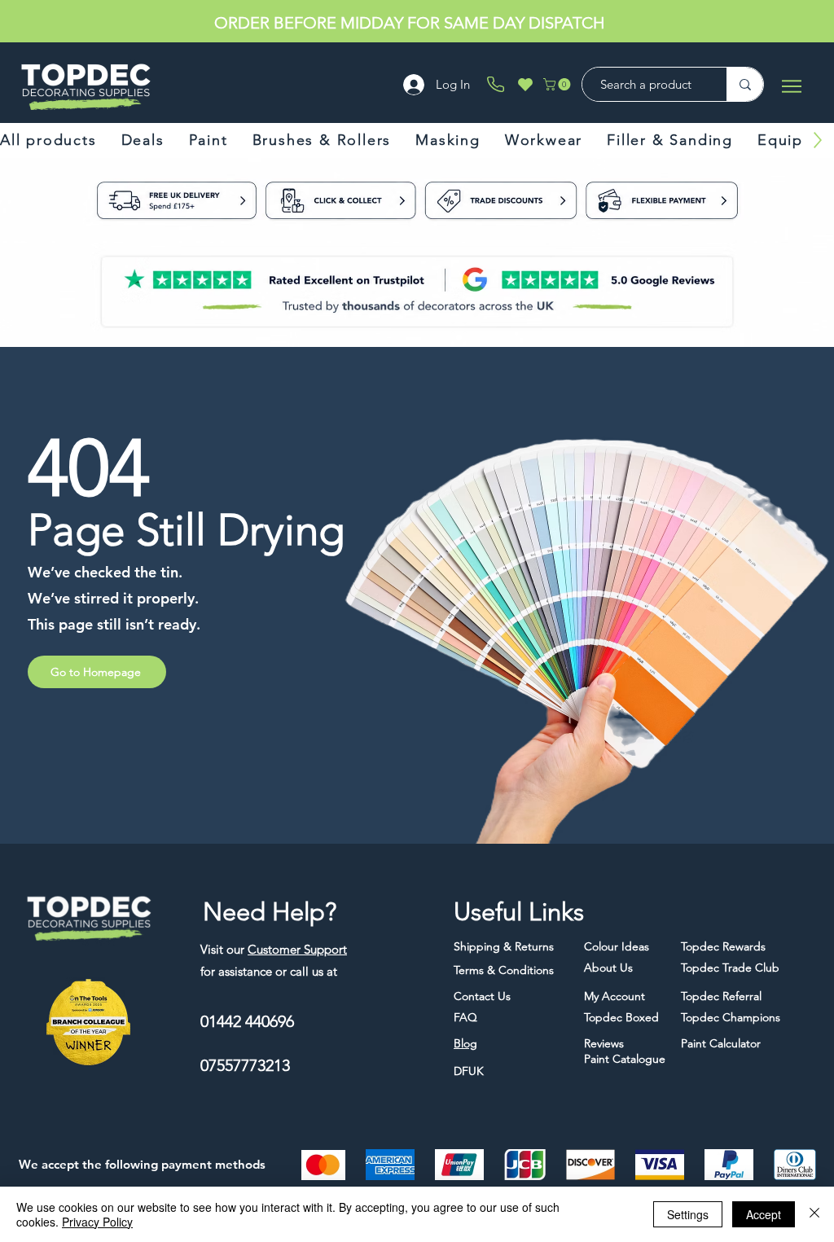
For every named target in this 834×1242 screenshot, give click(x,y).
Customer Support (297, 949)
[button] (558, 84)
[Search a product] (744, 84)
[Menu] (791, 86)
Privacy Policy (97, 1221)
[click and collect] (301, 203)
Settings (688, 1214)
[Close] (814, 1214)
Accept (763, 1214)
